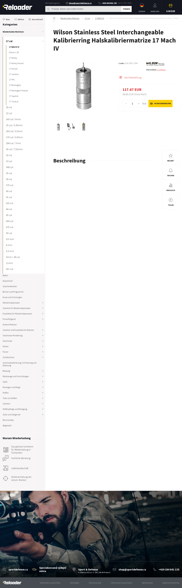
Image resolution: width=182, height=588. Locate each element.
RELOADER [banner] (17, 7)
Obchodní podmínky (50, 582)
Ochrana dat (95, 582)
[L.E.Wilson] (162, 64)
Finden (126, 9)
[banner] (12, 582)
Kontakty (74, 582)
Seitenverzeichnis (170, 582)
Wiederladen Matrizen (69, 18)
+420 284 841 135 (109, 3)
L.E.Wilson (161, 69)
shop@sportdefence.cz (80, 3)
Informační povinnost (121, 582)
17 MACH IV (99, 18)
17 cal (87, 18)
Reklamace (147, 582)
